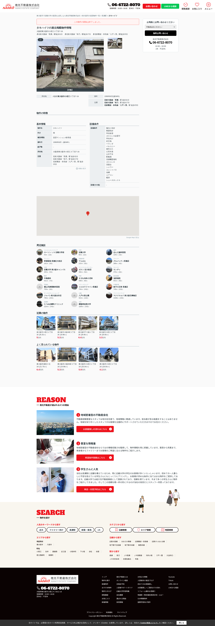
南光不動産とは (122, 577)
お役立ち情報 (142, 577)
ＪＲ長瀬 (127, 555)
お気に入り (197, 8)
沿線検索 (123, 529)
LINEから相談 (170, 6)
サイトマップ (122, 612)
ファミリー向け (56, 529)
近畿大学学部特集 (122, 591)
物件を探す (106, 580)
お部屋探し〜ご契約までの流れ (149, 587)
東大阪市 (45, 31)
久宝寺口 (170, 555)
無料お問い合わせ (160, 33)
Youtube (171, 577)
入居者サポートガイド (124, 587)
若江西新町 (41, 555)
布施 (136, 559)
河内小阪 (149, 555)
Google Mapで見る (132, 237)
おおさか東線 (126, 541)
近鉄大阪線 (108, 100)
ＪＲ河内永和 (114, 559)
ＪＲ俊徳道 (138, 555)
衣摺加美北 (127, 559)
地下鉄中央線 (129, 545)
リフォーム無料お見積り (146, 591)
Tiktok (170, 580)
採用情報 (119, 602)
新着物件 (105, 584)
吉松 (90, 551)
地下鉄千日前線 (115, 545)
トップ (104, 577)
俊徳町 (51, 555)
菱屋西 (54, 551)
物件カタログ (106, 591)
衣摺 (97, 551)
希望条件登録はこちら (95, 457)
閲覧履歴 (186, 8)
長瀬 (116, 100)
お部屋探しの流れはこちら (95, 429)
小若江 (51, 31)
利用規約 (109, 612)
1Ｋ (99, 529)
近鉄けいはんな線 (158, 541)
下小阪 (82, 551)
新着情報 (105, 602)
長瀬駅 (72, 529)
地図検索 (169, 529)
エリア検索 (146, 529)
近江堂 (63, 551)
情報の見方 (82, 168)
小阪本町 (73, 551)
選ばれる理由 (121, 598)
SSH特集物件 (142, 598)
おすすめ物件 (106, 587)
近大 (41, 529)
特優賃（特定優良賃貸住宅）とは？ (150, 595)
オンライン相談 (122, 580)
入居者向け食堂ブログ (146, 580)
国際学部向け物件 (144, 602)
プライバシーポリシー (95, 612)
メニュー (209, 8)
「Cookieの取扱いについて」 (149, 623)
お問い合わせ (152, 6)
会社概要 (119, 595)
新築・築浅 (86, 529)
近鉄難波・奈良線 (111, 105)
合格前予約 (120, 584)
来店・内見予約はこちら (95, 489)
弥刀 (116, 103)
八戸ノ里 (123, 105)
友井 (47, 551)
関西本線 (141, 545)
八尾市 (49, 544)
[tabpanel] (123, 43)
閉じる (181, 623)
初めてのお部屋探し (145, 584)
